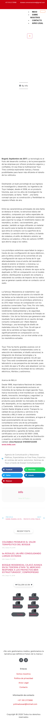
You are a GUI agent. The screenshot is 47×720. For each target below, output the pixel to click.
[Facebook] (24, 6)
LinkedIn (32, 614)
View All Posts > (24, 498)
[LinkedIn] (26, 6)
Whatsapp (32, 606)
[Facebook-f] (21, 660)
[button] (12, 469)
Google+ (32, 598)
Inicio (34, 12)
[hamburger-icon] (42, 11)
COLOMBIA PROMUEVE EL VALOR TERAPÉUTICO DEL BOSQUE (19, 543)
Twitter (19, 614)
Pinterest (16, 606)
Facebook (17, 598)
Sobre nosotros (35, 16)
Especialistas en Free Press (24, 457)
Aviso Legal (37, 23)
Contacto (37, 20)
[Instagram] (28, 6)
